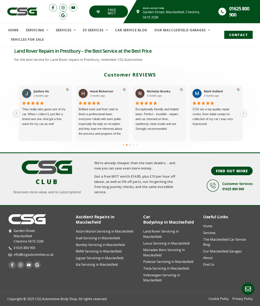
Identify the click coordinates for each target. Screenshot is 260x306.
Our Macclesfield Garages (180, 30)
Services (64, 30)
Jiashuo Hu (40, 91)
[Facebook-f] (53, 8)
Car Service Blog (131, 30)
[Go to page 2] (130, 145)
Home (13, 30)
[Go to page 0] (123, 145)
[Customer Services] (213, 185)
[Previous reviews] (16, 113)
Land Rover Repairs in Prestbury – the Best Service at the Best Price (83, 50)
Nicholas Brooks (158, 91)
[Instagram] (63, 8)
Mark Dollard (213, 91)
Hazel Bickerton (101, 91)
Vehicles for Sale (27, 39)
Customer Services (237, 183)
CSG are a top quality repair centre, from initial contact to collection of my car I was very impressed (212, 116)
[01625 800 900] (222, 11)
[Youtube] (73, 8)
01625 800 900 (239, 11)
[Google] (63, 15)
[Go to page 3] (133, 144)
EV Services (93, 30)
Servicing (35, 30)
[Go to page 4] (136, 144)
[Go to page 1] (127, 145)
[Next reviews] (243, 113)
